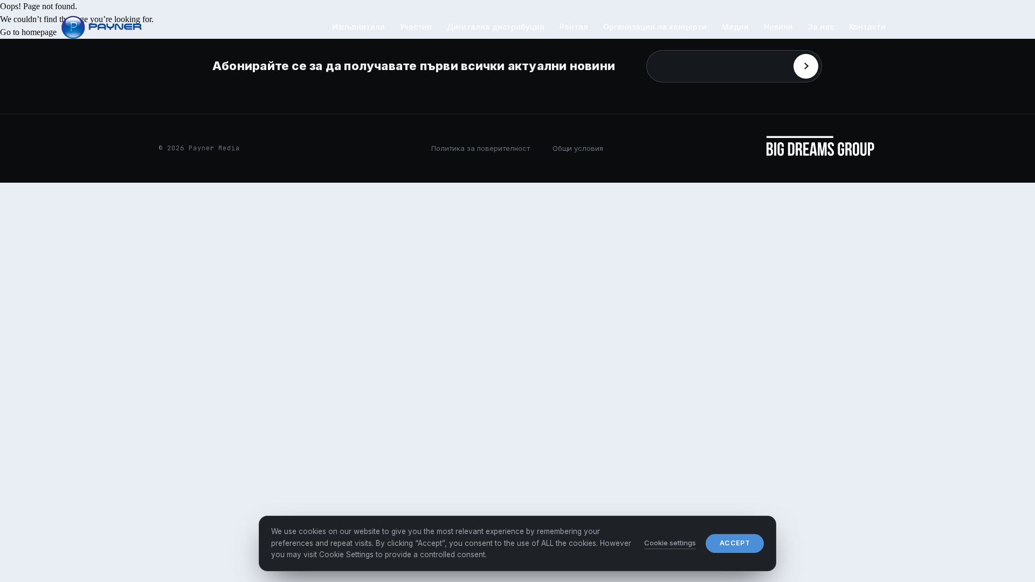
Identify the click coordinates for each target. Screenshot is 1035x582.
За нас (821, 26)
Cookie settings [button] (670, 542)
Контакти (867, 26)
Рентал (574, 26)
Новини (778, 26)
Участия (416, 26)
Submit (806, 66)
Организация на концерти (655, 26)
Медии (735, 26)
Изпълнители (358, 26)
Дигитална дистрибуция (495, 26)
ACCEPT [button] (735, 543)
